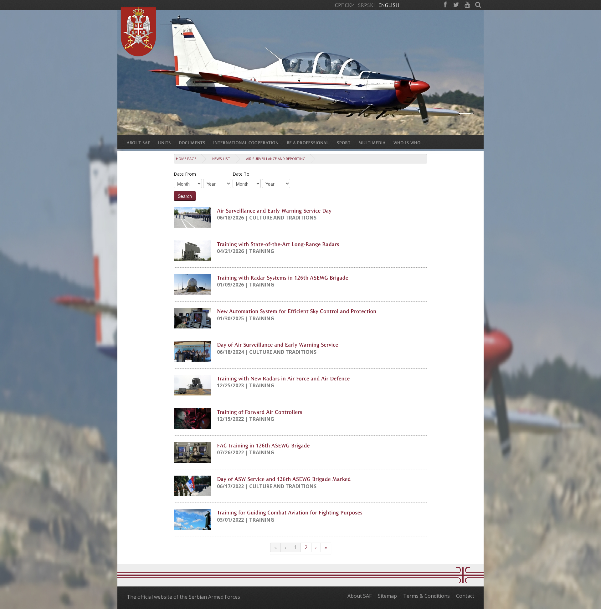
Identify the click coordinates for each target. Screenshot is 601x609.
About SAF (359, 595)
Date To (241, 174)
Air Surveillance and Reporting (276, 158)
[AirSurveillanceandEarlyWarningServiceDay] (274, 210)
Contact (465, 595)
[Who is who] (411, 142)
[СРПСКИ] (345, 4)
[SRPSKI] (366, 4)
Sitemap (387, 595)
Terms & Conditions (426, 595)
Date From (185, 174)
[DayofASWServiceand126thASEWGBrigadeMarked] (284, 479)
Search (185, 196)
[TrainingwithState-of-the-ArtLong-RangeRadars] (278, 243)
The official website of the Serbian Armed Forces (183, 596)
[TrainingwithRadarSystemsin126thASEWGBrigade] (282, 277)
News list (221, 158)
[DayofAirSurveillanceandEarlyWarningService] (277, 344)
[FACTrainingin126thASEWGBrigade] (263, 445)
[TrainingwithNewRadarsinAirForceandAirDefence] (283, 378)
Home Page (186, 158)
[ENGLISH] (388, 4)
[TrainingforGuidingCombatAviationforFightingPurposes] (289, 512)
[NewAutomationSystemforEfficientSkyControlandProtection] (297, 311)
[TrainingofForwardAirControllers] (259, 411)
